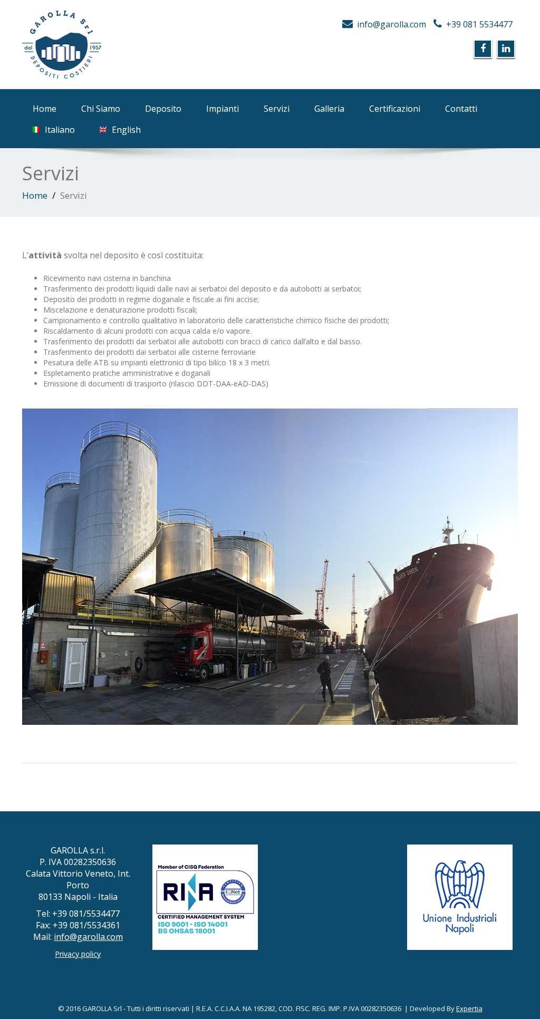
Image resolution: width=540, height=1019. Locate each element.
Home (44, 108)
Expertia (469, 1008)
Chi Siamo (100, 108)
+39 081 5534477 (479, 24)
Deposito (163, 108)
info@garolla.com (391, 24)
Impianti (222, 108)
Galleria (329, 108)
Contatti (461, 108)
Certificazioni (394, 108)
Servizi (277, 108)
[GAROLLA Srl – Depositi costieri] (142, 45)
